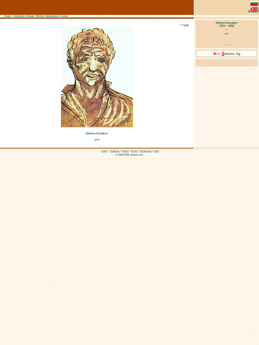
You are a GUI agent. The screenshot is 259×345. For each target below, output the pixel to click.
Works (40, 16)
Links (64, 16)
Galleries (19, 16)
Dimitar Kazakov (97, 133)
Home (8, 16)
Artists (30, 16)
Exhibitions (52, 16)
